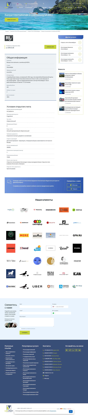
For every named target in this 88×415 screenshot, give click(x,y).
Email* (21, 310)
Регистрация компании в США (31, 392)
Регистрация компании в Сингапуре (29, 385)
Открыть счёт (50, 46)
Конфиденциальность (11, 368)
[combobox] (53, 306)
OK (71, 411)
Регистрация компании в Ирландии (29, 381)
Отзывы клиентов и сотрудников (11, 373)
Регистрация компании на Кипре (29, 373)
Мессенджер (55, 310)
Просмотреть (53, 410)
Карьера (44, 7)
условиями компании (30, 328)
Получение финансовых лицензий (29, 359)
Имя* (21, 304)
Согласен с (23, 328)
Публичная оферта (10, 370)
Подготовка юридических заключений (29, 365)
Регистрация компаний (29, 349)
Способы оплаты (10, 355)
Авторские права (10, 365)
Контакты (51, 7)
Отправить (25, 332)
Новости (37, 7)
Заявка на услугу (11, 19)
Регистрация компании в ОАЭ (30, 394)
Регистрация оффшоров (29, 352)
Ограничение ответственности (10, 358)
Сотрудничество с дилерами (10, 362)
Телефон (54, 304)
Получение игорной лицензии (30, 362)
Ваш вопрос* (23, 316)
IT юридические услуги (29, 356)
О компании (28, 7)
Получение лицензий (28, 354)
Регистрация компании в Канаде (29, 389)
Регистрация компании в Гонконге (29, 369)
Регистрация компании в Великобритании (29, 377)
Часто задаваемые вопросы (10, 352)
